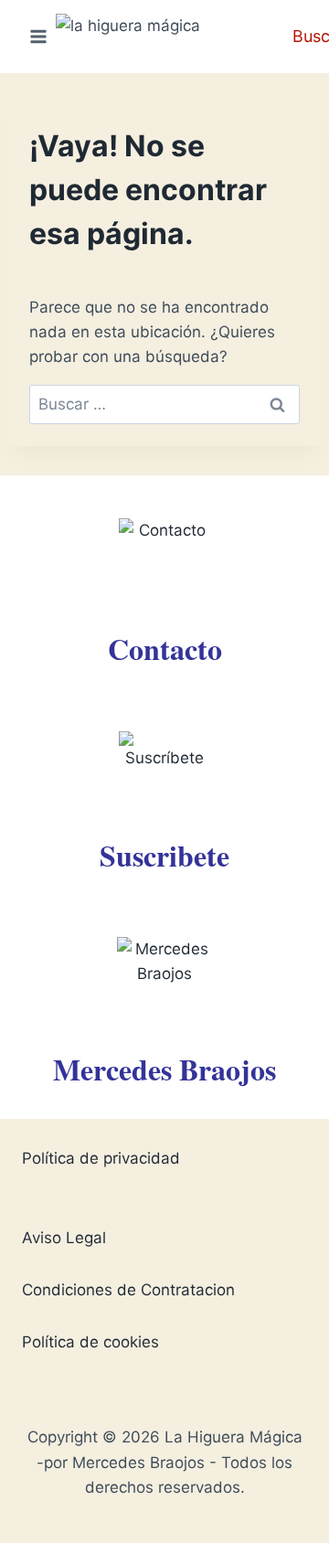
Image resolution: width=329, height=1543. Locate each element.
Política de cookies (90, 1342)
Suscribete (164, 855)
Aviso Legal (64, 1238)
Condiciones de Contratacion (128, 1290)
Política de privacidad (101, 1158)
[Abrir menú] (39, 36)
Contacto (165, 648)
